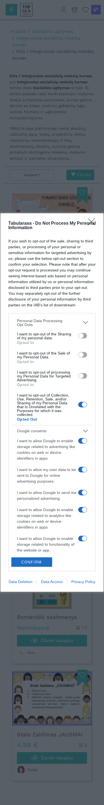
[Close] (93, 223)
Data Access (52, 581)
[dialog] (52, 402)
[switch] (82, 335)
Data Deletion (20, 581)
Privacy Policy (83, 581)
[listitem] (52, 323)
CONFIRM (31, 562)
